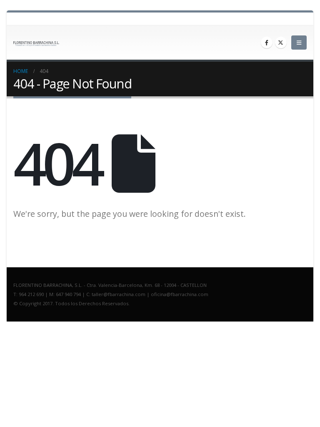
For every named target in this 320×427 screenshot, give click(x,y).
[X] (281, 42)
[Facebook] (266, 42)
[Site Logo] (36, 43)
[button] (299, 42)
